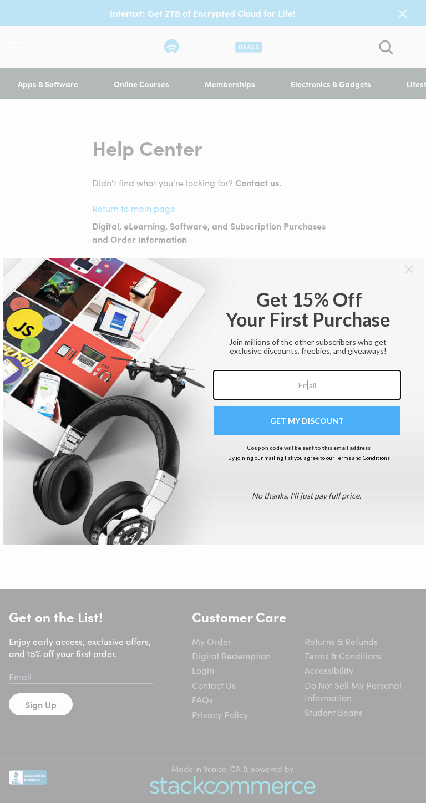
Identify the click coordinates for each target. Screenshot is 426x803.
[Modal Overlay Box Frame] (213, 401)
